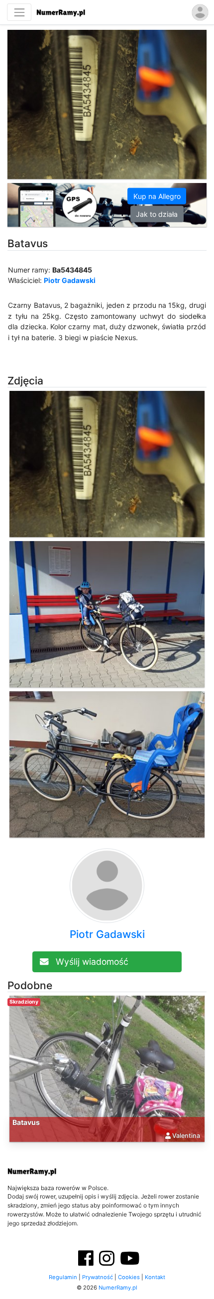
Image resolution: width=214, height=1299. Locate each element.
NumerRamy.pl (118, 1287)
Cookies (129, 1277)
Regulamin (63, 1277)
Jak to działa (157, 214)
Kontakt (155, 1277)
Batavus (26, 1122)
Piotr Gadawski (70, 280)
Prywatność (97, 1277)
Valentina (186, 1135)
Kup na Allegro (157, 196)
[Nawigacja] (19, 12)
